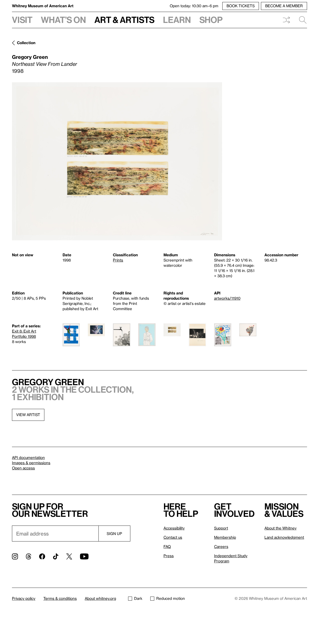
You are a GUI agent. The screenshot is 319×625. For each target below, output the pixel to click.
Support (221, 528)
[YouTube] (84, 556)
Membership (225, 537)
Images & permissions (31, 462)
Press (168, 555)
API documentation (28, 457)
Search (301, 20)
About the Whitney (280, 528)
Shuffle (286, 20)
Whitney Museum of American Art (43, 5)
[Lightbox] (117, 161)
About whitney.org (100, 598)
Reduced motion (170, 598)
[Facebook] (42, 556)
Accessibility (174, 528)
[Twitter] (69, 556)
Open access (23, 468)
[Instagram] (15, 556)
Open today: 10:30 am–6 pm (194, 5)
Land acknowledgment (284, 537)
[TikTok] (55, 556)
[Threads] (28, 556)
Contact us (172, 537)
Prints (118, 260)
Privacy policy (23, 598)
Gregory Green (30, 57)
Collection (26, 42)
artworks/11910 (227, 298)
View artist (28, 414)
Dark (138, 598)
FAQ (167, 546)
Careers (221, 546)
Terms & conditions (60, 598)
